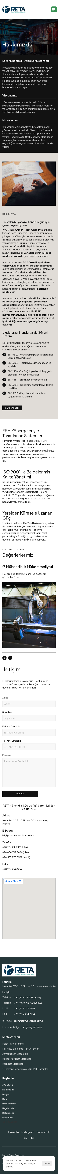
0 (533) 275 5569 (26, 1008)
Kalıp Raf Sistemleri (12, 1064)
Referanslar (8, 1112)
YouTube (29, 1138)
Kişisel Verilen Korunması (13, 1154)
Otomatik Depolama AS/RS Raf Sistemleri (25, 1069)
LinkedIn (13, 1132)
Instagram (27, 1132)
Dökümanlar (8, 1117)
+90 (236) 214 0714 (24, 1014)
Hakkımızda (8, 1089)
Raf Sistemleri (9, 1103)
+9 (15, 1003)
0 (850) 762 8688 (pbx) (29, 1003)
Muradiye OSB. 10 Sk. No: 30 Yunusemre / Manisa (29, 986)
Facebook (43, 1132)
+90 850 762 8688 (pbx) (15, 852)
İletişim (5, 1094)
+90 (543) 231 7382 (31, 1027)
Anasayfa (7, 1085)
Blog (4, 1098)
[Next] (10, 658)
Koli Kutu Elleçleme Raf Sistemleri (20, 1048)
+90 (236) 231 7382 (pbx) (27, 997)
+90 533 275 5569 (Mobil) (16, 857)
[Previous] (4, 658)
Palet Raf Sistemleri (13, 1043)
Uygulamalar (8, 1108)
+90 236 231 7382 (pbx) (15, 847)
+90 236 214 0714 (12, 869)
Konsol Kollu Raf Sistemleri (17, 1059)
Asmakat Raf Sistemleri (15, 1054)
